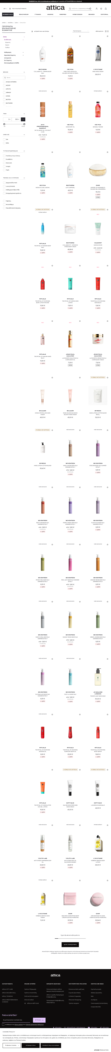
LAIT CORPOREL (70, 187)
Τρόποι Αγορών (74, 1003)
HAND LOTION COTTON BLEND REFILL (98, 413)
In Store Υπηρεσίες (75, 996)
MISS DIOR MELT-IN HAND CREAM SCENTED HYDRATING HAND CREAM (98, 916)
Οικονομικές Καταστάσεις (99, 1003)
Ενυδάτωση (7, 39)
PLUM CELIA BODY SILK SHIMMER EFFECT (97, 523)
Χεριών (7, 45)
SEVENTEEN (70, 463)
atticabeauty (80, 1027)
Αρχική (4, 22)
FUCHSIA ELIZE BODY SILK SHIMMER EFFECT (42, 695)
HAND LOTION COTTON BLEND (42, 465)
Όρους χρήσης (19, 1024)
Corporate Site (96, 1007)
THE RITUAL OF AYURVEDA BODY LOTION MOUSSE (42, 301)
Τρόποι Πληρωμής (30, 989)
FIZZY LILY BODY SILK (70, 694)
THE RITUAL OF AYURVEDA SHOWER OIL (42, 750)
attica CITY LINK (7, 989)
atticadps (58, 1027)
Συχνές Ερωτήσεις (75, 992)
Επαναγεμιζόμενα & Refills (11, 63)
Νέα (92, 996)
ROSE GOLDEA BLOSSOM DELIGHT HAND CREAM (70, 413)
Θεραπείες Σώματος (10, 55)
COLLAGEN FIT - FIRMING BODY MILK (42, 72)
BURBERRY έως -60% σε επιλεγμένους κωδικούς (43, 1)
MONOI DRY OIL (70, 126)
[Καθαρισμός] (87, 9)
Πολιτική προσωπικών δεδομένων (35, 1024)
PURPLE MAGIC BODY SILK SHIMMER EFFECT (70, 523)
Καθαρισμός (7, 52)
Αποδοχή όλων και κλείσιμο (50, 1045)
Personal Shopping (75, 999)
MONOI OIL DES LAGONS (42, 187)
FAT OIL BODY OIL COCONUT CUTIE (43, 131)
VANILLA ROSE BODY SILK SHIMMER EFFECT (70, 466)
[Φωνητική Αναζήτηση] (90, 8)
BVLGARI (42, 410)
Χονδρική (94, 999)
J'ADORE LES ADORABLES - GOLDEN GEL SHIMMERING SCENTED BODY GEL (98, 188)
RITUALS (42, 243)
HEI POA (70, 69)
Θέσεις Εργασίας (96, 992)
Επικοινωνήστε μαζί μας (76, 989)
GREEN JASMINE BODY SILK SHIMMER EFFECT (98, 638)
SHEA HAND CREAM (97, 71)
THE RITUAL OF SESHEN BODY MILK (42, 246)
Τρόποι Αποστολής (30, 992)
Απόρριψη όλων (31, 1045)
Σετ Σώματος (8, 60)
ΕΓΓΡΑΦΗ (38, 1020)
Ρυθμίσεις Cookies (10, 1045)
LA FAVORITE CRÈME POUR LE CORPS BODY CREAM (98, 359)
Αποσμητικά (7, 58)
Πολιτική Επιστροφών (31, 996)
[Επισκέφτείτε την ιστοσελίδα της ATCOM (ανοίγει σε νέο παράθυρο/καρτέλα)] (101, 1050)
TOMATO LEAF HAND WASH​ (97, 696)
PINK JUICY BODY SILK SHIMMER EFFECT (70, 580)
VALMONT (98, 243)
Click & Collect (29, 999)
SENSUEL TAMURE (98, 126)
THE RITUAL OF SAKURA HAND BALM (42, 357)
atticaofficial (71, 1027)
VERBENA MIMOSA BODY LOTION (98, 861)
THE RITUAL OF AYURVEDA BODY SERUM (98, 750)
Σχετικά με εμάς (96, 989)
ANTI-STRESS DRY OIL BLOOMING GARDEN (70, 861)
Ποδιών (7, 47)
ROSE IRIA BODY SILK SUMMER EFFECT (98, 466)
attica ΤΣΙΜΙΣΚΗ (7, 996)
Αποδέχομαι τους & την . (24, 1024)
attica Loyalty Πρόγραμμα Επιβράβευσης (55, 996)
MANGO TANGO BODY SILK (70, 637)
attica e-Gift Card (33, 1003)
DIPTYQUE (70, 803)
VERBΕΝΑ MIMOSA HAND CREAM (43, 916)
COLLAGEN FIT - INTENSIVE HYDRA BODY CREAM (70, 245)
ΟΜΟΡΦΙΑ (10, 22)
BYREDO (98, 410)
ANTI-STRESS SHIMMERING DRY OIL (42, 861)
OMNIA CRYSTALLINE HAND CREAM (42, 413)
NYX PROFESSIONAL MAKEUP (43, 126)
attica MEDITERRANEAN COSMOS (10, 1001)
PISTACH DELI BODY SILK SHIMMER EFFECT (42, 580)
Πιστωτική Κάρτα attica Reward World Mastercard (55, 990)
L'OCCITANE (97, 69)
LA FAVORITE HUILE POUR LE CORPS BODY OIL (70, 359)
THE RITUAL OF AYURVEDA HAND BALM (98, 301)
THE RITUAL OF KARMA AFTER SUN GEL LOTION (42, 806)
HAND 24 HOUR (98, 245)
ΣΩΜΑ (16, 22)
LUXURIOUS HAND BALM (98, 805)
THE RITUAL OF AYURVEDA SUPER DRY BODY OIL (70, 750)
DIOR (98, 185)
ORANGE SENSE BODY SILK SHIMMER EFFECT (97, 580)
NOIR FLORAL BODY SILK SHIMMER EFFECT (43, 638)
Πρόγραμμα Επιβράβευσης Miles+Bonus (55, 1001)
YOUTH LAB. (42, 858)
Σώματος (7, 42)
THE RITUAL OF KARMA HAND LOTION (70, 301)
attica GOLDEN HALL (9, 992)
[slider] (4, 124)
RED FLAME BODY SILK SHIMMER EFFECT (42, 523)
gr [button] (5, 8)
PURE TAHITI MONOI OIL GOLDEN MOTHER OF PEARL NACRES (70, 72)
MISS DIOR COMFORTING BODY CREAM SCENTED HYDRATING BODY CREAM (70, 916)
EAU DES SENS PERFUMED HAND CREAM (70, 806)
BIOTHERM (43, 69)
